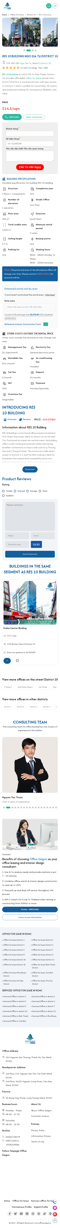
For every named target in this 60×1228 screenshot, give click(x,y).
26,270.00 (34, 314)
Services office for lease (43, 1200)
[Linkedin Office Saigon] (27, 1213)
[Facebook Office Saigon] (9, 1213)
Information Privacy (41, 1136)
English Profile (41, 1207)
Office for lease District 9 (42, 954)
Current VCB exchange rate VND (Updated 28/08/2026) (29, 316)
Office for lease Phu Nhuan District (14, 974)
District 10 (45, 63)
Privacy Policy (38, 1130)
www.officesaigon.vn (42, 1223)
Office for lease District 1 (13, 940)
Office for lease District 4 (42, 945)
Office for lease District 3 (13, 945)
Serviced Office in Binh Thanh (15, 1016)
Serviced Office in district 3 (14, 1001)
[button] (24, 50)
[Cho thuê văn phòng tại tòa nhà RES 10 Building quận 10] (21, 32)
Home (7, 1200)
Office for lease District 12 (14, 964)
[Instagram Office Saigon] (38, 1213)
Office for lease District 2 (42, 940)
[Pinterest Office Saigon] (33, 1213)
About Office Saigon (41, 1110)
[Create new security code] (36, 544)
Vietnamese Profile (22, 1207)
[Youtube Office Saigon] (21, 1213)
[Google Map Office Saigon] (50, 1213)
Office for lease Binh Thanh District (43, 966)
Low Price (35, 204)
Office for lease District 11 (43, 959)
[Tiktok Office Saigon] (44, 1213)
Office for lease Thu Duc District (42, 982)
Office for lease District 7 (42, 950)
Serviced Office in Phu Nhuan (44, 1016)
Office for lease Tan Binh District (42, 974)
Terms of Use (37, 1141)
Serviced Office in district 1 (14, 996)
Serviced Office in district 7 (43, 1006)
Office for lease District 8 (13, 954)
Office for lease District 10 (14, 959)
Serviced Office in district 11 (44, 1011)
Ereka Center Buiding (15, 628)
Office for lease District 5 (13, 950)
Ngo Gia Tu (25, 63)
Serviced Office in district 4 (43, 1001)
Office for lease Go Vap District (13, 982)
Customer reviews (40, 1116)
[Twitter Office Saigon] (15, 1213)
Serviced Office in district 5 (14, 1006)
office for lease (33, 78)
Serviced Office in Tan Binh (14, 1021)
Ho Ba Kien (13, 644)
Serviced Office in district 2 (43, 996)
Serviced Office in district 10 (15, 1011)
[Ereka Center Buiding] (30, 602)
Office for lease (20, 1200)
